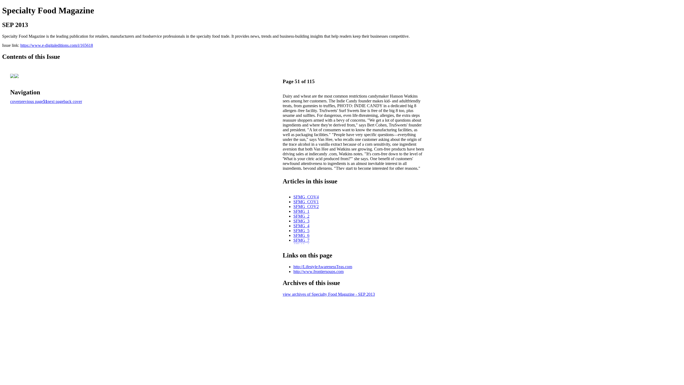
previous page (31, 101)
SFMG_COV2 (306, 206)
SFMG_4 (301, 226)
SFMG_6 (301, 235)
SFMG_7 (301, 240)
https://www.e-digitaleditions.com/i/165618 (56, 45)
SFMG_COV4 (306, 197)
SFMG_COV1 (306, 201)
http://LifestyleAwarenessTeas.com (322, 266)
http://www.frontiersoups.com (318, 271)
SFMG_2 (301, 216)
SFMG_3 (301, 221)
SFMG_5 (301, 230)
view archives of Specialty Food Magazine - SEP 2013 (329, 294)
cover (15, 101)
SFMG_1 (301, 211)
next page (55, 101)
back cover (73, 101)
